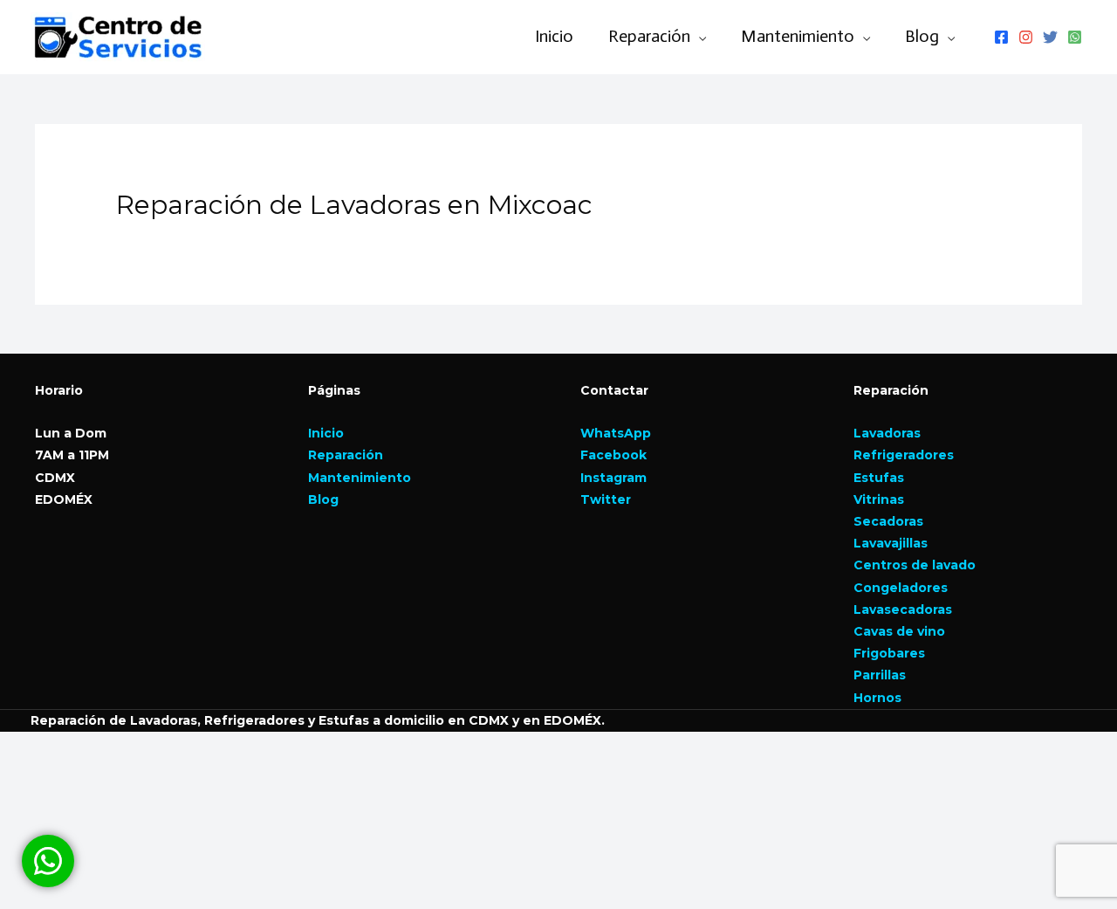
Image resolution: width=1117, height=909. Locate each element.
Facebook (613, 455)
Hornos (877, 698)
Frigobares (889, 653)
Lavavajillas (890, 543)
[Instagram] (1026, 37)
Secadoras (888, 521)
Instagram (613, 477)
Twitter (605, 499)
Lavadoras (887, 433)
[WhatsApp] (1074, 37)
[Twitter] (1050, 37)
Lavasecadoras (902, 609)
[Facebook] (1001, 37)
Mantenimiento (359, 477)
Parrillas (879, 675)
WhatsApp (615, 433)
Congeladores (900, 588)
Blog (922, 35)
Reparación (345, 455)
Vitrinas (878, 499)
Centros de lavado (914, 565)
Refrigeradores (903, 455)
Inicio (554, 35)
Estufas (878, 477)
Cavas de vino (899, 631)
